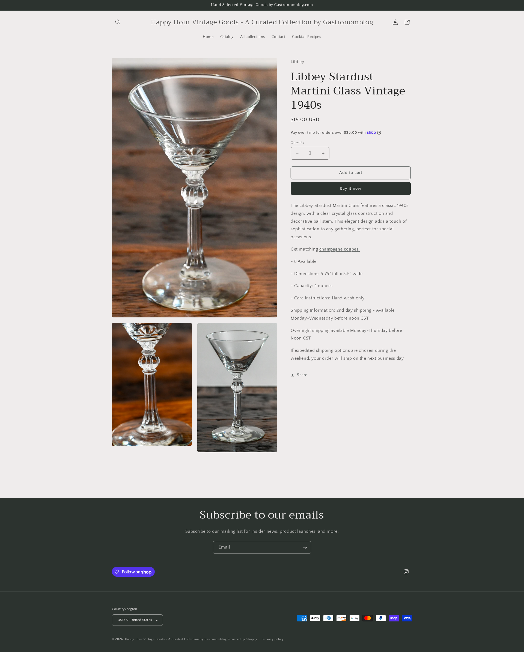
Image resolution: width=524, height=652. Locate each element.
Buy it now (350, 188)
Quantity (298, 142)
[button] (118, 22)
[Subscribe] (305, 547)
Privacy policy (273, 639)
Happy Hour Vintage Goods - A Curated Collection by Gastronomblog (176, 639)
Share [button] (302, 375)
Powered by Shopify (242, 639)
